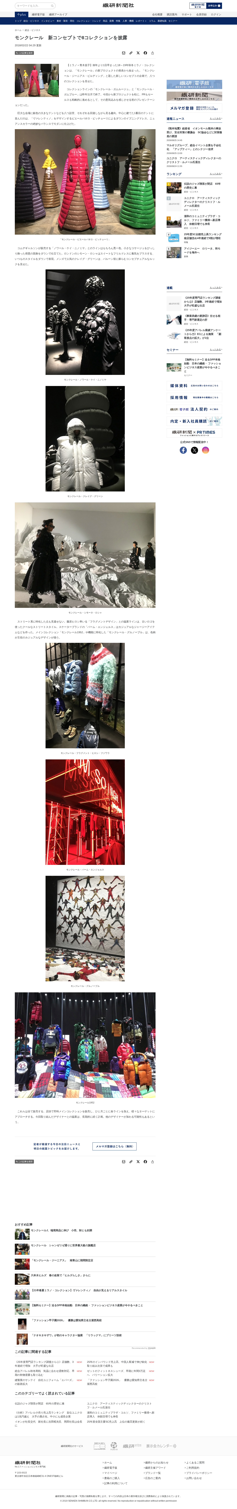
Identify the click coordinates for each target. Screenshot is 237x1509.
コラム (152, 21)
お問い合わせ (194, 1478)
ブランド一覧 (153, 1472)
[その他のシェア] (153, 53)
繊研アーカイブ (58, 14)
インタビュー (47, 21)
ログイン (216, 14)
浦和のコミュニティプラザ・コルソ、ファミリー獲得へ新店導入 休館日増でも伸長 (120, 1414)
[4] (174, 237)
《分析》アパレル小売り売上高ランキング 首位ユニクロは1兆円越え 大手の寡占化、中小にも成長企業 (48, 1414)
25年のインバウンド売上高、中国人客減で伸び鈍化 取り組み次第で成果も (117, 1363)
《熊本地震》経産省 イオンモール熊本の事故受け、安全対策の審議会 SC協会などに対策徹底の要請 (194, 132)
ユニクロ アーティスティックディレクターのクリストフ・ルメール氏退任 (119, 1405)
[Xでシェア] (138, 53)
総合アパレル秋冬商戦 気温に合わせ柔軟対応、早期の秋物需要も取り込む (44, 1372)
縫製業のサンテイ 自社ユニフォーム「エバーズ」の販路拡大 (44, 1382)
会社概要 (157, 14)
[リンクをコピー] (131, 53)
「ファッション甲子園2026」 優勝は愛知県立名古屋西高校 (117, 1382)
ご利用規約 (192, 1467)
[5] (174, 252)
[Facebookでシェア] (145, 53)
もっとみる (215, 118)
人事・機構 (128, 21)
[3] (174, 221)
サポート (187, 14)
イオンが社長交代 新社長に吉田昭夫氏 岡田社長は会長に (48, 1423)
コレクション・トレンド (88, 21)
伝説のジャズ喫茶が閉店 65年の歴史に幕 (39, 1403)
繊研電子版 (38, 14)
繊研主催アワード (155, 1467)
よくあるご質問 (195, 1462)
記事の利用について (116, 1483)
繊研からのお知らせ (156, 1462)
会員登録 (201, 14)
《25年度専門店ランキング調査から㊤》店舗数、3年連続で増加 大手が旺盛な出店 (44, 1363)
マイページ (110, 1472)
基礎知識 (162, 21)
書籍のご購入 (112, 1478)
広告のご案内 (153, 1478)
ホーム (18, 30)
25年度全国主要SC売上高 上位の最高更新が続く (116, 1421)
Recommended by (139, 1348)
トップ (18, 21)
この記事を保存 (25, 53)
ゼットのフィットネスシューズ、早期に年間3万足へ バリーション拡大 (116, 1372)
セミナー (172, 21)
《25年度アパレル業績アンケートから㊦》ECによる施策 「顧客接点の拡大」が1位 (202, 334)
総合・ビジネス (31, 21)
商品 (105, 21)
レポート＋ (141, 21)
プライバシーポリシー (199, 1472)
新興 (111, 21)
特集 (118, 21)
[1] (174, 187)
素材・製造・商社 (65, 21)
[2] (174, 203)
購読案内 (172, 14)
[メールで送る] (124, 53)
